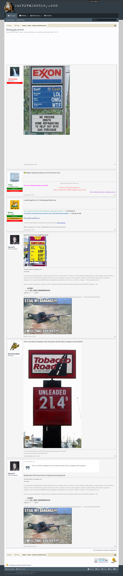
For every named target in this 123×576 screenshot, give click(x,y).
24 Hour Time (21, 569)
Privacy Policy (114, 572)
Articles (49, 16)
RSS (116, 569)
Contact (91, 569)
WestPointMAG (14, 354)
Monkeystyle (11, 569)
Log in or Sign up (94, 1)
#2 (115, 195)
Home (105, 569)
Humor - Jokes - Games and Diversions (26, 32)
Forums (12, 16)
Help (98, 569)
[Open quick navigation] (115, 25)
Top (110, 569)
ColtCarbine (47, 32)
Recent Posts (20, 20)
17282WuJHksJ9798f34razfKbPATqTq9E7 (19, 565)
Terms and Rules (105, 572)
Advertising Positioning (22, 572)
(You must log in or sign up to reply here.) (105, 550)
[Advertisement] (61, 47)
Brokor (26, 230)
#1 (115, 164)
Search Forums (10, 20)
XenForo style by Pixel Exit (41, 573)
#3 (115, 230)
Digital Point (33, 572)
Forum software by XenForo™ (19, 573)
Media (23, 16)
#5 (115, 456)
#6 (115, 546)
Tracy (25, 195)
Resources (36, 16)
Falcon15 (11, 247)
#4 (115, 336)
